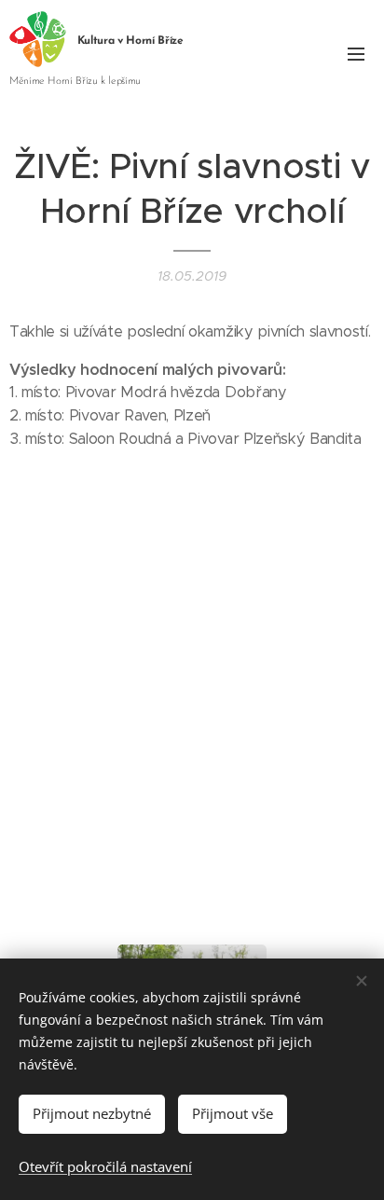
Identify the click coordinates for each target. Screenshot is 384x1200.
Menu (356, 53)
